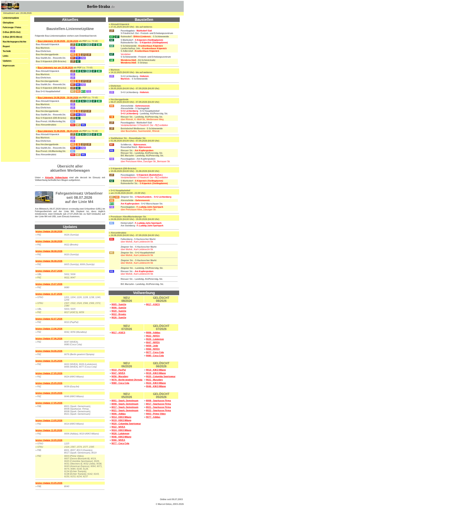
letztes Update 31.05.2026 (48, 361)
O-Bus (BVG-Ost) (11, 32)
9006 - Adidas (153, 332)
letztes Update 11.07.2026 (48, 294)
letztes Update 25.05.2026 (48, 383)
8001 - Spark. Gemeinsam (125, 400)
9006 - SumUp (119, 307)
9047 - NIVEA (153, 342)
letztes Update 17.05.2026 (48, 403)
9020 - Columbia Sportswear (161, 376)
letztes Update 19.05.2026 (48, 393)
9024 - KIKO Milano (156, 383)
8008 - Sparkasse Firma (158, 400)
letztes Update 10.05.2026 (48, 440)
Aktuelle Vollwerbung (56, 177)
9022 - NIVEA (153, 336)
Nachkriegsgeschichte (14, 41)
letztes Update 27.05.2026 (48, 373)
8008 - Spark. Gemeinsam (125, 404)
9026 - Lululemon (155, 339)
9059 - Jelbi (152, 346)
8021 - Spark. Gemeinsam (125, 410)
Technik (7, 51)
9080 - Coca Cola (155, 355)
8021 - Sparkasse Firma (158, 407)
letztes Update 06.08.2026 (48, 261)
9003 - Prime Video (156, 414)
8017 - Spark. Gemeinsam (125, 407)
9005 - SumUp (119, 304)
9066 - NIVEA (153, 349)
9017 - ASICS (153, 304)
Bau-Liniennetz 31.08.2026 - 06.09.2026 (58, 131)
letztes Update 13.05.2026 (48, 420)
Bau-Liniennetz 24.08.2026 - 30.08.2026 (58, 97)
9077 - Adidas (153, 417)
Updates (7, 61)
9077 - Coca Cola (155, 352)
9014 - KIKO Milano (156, 370)
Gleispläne (8, 22)
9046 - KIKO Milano (156, 386)
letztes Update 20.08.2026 (48, 231)
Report (6, 46)
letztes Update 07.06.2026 (48, 338)
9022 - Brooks (119, 314)
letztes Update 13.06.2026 (48, 328)
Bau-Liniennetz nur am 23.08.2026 (55, 67)
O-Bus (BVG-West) (12, 37)
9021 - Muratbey (154, 380)
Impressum (9, 65)
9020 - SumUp (119, 311)
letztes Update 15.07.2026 (48, 284)
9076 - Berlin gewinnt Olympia (127, 380)
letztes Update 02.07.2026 (48, 319)
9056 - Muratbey (120, 376)
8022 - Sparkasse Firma (158, 410)
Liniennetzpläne (11, 18)
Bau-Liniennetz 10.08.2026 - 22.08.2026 (58, 41)
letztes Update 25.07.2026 (48, 271)
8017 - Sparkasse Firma (158, 404)
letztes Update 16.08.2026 (48, 241)
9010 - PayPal (119, 370)
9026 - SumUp (119, 317)
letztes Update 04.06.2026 (48, 351)
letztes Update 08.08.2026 (48, 251)
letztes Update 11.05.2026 (48, 430)
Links (5, 56)
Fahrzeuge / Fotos (12, 27)
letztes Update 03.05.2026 (48, 483)
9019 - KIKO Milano (156, 373)
